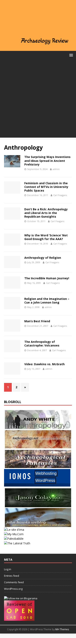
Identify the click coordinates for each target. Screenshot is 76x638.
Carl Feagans (60, 195)
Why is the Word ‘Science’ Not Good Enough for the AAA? (46, 237)
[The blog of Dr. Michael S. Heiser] (14, 538)
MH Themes (62, 629)
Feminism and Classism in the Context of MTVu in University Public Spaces (46, 186)
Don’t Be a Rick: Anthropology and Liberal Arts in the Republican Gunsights (46, 212)
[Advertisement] (38, 99)
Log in (7, 569)
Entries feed (11, 576)
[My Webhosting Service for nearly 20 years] (37, 486)
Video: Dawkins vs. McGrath (44, 364)
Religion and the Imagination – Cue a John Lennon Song (46, 300)
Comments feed (14, 582)
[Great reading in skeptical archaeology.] (17, 543)
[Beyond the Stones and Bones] (38, 447)
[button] (70, 55)
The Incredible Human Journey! (46, 278)
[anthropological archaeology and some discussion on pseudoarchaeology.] (38, 427)
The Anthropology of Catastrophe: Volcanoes (41, 343)
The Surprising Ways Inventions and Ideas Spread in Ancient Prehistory (47, 160)
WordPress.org (13, 589)
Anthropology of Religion (42, 258)
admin (56, 169)
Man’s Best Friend (37, 321)
